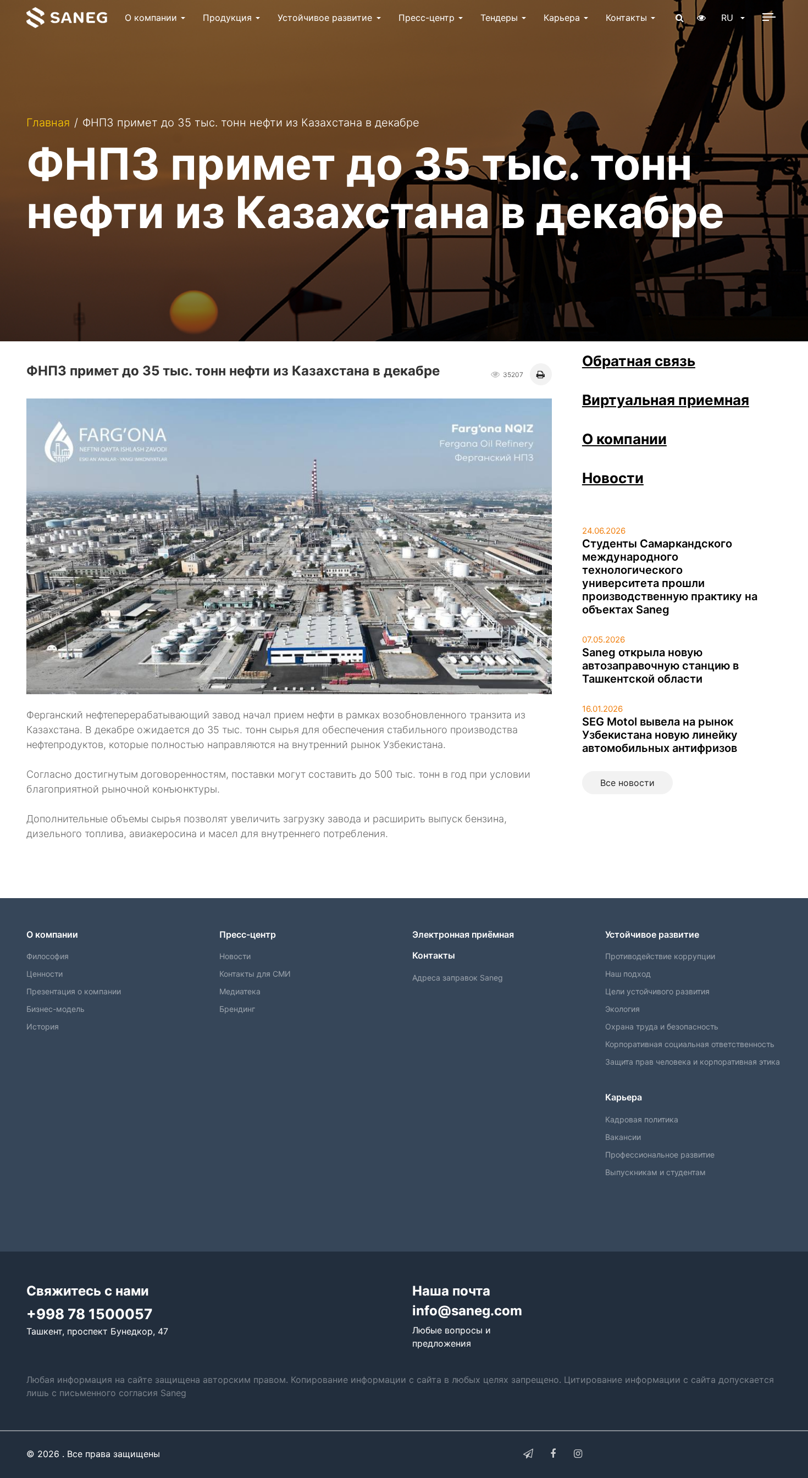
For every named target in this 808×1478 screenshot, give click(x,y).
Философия (47, 956)
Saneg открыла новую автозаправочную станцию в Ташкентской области (660, 665)
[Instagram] (578, 1454)
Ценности (44, 973)
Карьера (562, 17)
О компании (151, 17)
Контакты (626, 17)
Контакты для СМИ (255, 973)
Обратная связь (638, 360)
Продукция (227, 17)
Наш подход (628, 973)
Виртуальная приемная (665, 399)
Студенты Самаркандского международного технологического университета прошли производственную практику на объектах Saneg (669, 576)
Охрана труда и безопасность (661, 1026)
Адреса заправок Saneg (457, 977)
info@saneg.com (467, 1311)
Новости (613, 477)
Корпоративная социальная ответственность (689, 1044)
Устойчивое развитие (325, 17)
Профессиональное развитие (660, 1154)
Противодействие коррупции (660, 956)
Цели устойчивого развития (657, 991)
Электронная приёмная (463, 934)
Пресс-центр (427, 17)
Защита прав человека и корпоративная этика (692, 1061)
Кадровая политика (641, 1119)
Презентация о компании (73, 991)
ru (728, 17)
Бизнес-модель (55, 1009)
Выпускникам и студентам (655, 1172)
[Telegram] (528, 1454)
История (42, 1026)
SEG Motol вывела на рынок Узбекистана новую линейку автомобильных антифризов (660, 735)
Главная (48, 122)
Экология (622, 1009)
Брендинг (237, 1009)
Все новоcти (627, 782)
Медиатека (240, 991)
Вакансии (623, 1137)
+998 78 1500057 (89, 1313)
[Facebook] (553, 1454)
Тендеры (499, 17)
